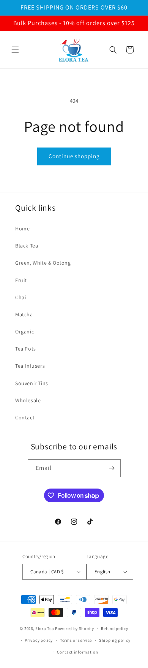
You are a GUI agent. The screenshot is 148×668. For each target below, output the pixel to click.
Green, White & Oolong (43, 262)
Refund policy (114, 628)
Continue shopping (74, 156)
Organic (24, 331)
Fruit (21, 280)
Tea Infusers (30, 365)
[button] (15, 49)
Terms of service (76, 640)
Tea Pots (25, 348)
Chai (20, 297)
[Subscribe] (112, 468)
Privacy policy (39, 640)
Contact (25, 417)
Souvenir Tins (31, 383)
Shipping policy (115, 640)
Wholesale (28, 400)
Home (22, 228)
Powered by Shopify (74, 628)
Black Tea (26, 245)
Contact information (77, 652)
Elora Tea (44, 628)
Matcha (24, 314)
